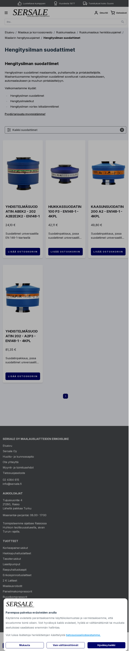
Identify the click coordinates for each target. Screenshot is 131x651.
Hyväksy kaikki (106, 645)
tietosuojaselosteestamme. (83, 635)
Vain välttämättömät (65, 645)
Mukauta (24, 645)
